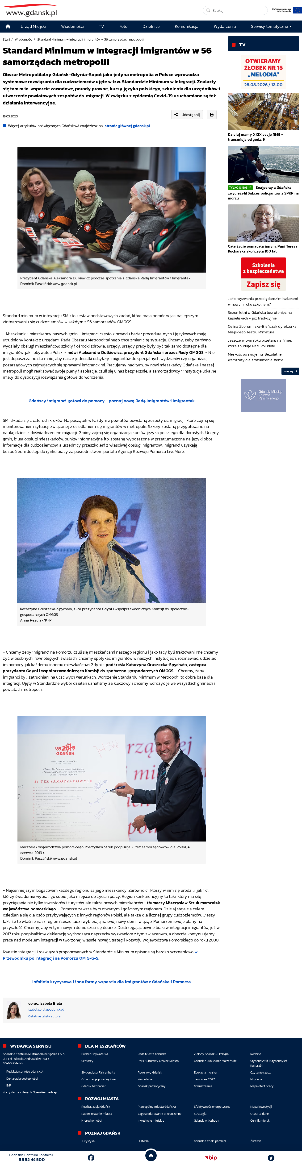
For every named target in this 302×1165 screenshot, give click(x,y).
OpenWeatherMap (45, 1092)
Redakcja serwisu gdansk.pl (24, 1071)
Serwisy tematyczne (269, 26)
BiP (8, 1085)
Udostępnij (190, 114)
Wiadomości (24, 39)
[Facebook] (91, 1158)
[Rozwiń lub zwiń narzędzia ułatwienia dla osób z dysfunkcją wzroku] (271, 1158)
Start (6, 39)
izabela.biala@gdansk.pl (46, 1009)
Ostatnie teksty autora (44, 1016)
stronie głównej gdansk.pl (127, 126)
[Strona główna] (8, 27)
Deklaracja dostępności (22, 1078)
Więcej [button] (289, 371)
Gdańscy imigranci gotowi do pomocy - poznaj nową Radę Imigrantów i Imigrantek (112, 400)
